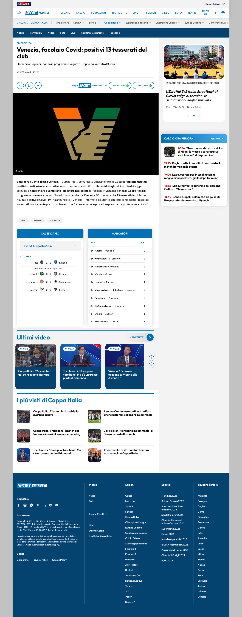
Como (201, 511)
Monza (108, 274)
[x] (38, 505)
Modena (114, 266)
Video (92, 495)
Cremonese (32, 281)
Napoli (201, 564)
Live (91, 525)
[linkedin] (44, 505)
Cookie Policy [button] (59, 559)
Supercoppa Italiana (136, 543)
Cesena (63, 273)
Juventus (202, 538)
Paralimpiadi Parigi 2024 (174, 550)
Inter (200, 533)
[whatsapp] (31, 505)
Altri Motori (131, 564)
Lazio (201, 543)
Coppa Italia (132, 517)
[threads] (50, 505)
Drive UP (130, 602)
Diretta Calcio (96, 530)
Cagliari (109, 313)
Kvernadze (100, 258)
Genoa (114, 321)
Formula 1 (130, 548)
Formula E (130, 554)
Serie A (129, 506)
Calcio (128, 495)
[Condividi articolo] (20, 85)
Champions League (135, 522)
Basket (129, 570)
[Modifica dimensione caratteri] (38, 85)
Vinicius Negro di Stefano (109, 290)
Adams (98, 250)
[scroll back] (151, 358)
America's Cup (133, 575)
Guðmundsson (103, 305)
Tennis (128, 586)
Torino (201, 586)
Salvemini (100, 297)
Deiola (98, 313)
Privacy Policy (40, 559)
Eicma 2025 (168, 534)
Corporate (23, 559)
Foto (91, 501)
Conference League (136, 533)
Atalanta (202, 495)
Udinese (202, 591)
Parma (109, 282)
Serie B (129, 511)
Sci (126, 591)
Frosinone (114, 258)
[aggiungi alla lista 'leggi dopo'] (29, 85)
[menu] (19, 13)
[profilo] (223, 13)
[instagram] (25, 505)
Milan (201, 554)
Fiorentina (119, 305)
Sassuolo (33, 273)
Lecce (62, 289)
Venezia (109, 250)
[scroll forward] (151, 365)
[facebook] (18, 505)
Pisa (36, 262)
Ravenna (130, 290)
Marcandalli (101, 321)
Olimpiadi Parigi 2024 (173, 555)
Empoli (63, 262)
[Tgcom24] (24, 4)
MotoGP (129, 559)
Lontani (99, 282)
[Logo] (38, 13)
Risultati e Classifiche (100, 536)
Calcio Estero (132, 538)
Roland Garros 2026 (172, 501)
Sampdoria (65, 281)
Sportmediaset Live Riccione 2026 (171, 508)
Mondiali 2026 (169, 495)
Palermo (33, 289)
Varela (98, 274)
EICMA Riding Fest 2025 (174, 544)
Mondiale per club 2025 (174, 539)
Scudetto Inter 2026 (172, 514)
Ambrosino (101, 266)
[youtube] (57, 505)
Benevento (114, 297)
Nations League (133, 580)
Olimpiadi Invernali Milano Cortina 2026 (172, 522)
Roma (201, 575)
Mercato (130, 501)
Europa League (133, 527)
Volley (128, 596)
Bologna (202, 501)
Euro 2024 (167, 560)
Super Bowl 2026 (170, 528)
